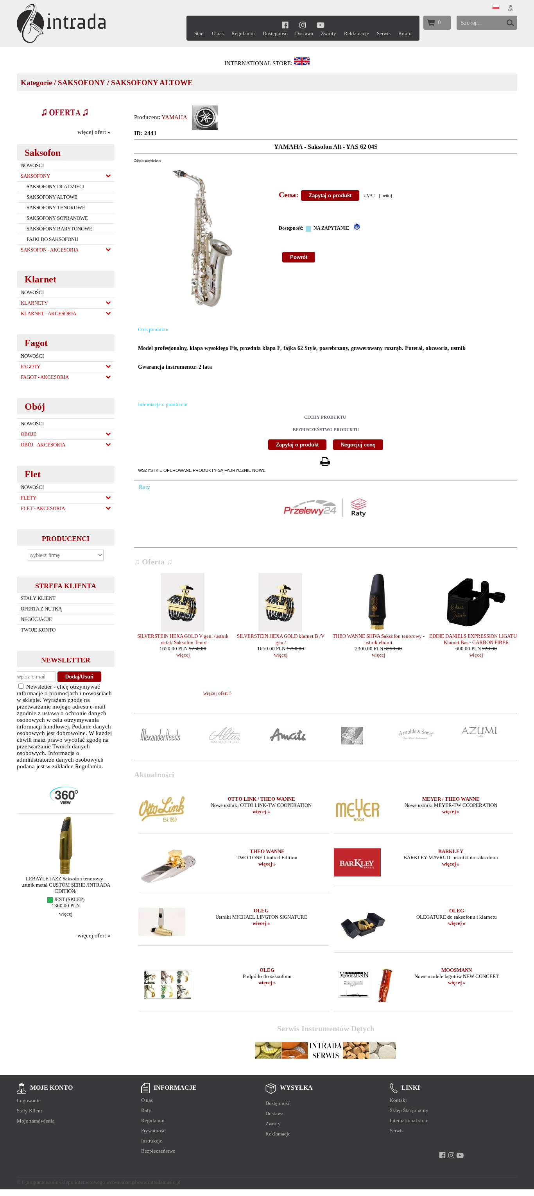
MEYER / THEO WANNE (451, 799)
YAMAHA (174, 117)
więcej (66, 914)
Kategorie (36, 83)
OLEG (261, 911)
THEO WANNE (267, 851)
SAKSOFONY (81, 83)
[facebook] (285, 24)
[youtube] (321, 24)
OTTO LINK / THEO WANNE (261, 799)
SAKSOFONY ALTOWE (152, 83)
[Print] (325, 462)
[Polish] (496, 7)
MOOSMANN (456, 970)
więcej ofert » (94, 132)
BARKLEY (450, 851)
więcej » (261, 811)
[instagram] (303, 24)
